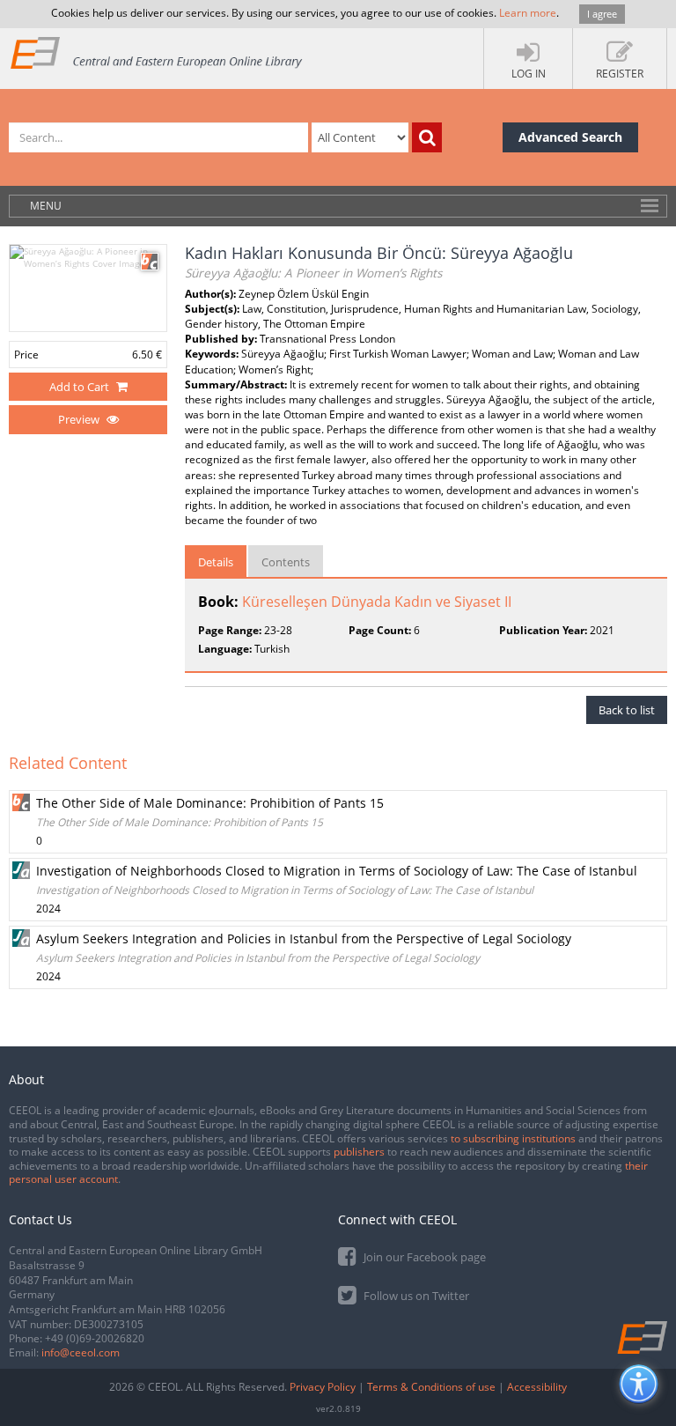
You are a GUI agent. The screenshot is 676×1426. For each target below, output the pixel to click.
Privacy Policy (323, 1386)
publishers (359, 1151)
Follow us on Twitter (415, 1296)
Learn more (527, 12)
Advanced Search (570, 137)
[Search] (427, 137)
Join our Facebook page (423, 1257)
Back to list (627, 710)
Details (215, 562)
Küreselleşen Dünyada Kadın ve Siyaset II (376, 601)
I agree (602, 13)
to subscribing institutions (513, 1138)
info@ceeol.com (80, 1352)
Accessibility (537, 1386)
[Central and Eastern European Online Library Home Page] (157, 52)
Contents (285, 562)
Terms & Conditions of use (431, 1386)
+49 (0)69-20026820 (94, 1338)
